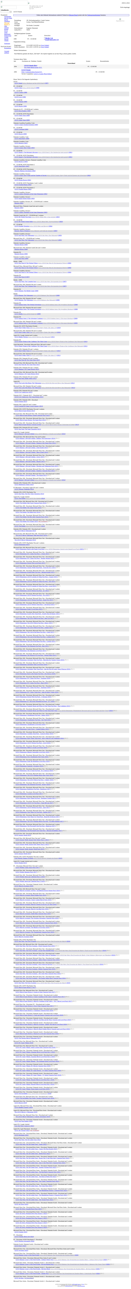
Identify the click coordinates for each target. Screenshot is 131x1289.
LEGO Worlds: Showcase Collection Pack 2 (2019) (30, 881)
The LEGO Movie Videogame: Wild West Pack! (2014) (31, 535)
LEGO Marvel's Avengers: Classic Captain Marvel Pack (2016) (34, 900)
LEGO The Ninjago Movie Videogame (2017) (28, 1038)
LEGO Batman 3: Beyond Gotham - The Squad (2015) (31, 475)
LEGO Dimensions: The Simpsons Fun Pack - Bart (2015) (32, 646)
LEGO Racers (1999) (21, 106)
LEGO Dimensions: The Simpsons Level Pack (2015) (31, 650)
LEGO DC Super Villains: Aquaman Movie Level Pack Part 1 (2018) (35, 1052)
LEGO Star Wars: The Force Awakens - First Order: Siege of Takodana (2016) (65, 955)
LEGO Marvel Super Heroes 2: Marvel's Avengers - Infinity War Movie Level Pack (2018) (41, 1024)
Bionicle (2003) (19, 203)
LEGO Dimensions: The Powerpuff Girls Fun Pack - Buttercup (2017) (36, 826)
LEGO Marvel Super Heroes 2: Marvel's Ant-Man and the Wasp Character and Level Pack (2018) (43, 1020)
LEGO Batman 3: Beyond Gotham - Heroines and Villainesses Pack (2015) (37, 466)
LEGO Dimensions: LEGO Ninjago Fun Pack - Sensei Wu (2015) (34, 600)
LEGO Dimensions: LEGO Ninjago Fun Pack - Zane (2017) (33, 807)
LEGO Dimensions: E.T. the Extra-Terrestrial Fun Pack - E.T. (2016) (35, 701)
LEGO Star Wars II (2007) (22, 277)
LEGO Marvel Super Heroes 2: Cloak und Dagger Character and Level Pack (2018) (39, 1015)
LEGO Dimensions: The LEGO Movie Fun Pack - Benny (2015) (34, 623)
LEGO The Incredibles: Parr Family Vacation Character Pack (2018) (35, 1098)
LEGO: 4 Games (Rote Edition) (43, 74)
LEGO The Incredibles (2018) (33, 1093)
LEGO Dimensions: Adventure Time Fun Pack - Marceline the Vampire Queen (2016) (40, 660)
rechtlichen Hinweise (69, 1286)
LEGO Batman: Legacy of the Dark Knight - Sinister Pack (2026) (58, 1273)
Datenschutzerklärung (81, 1286)
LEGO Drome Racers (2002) (23, 180)
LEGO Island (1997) (31, 83)
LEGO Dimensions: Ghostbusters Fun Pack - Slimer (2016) (33, 715)
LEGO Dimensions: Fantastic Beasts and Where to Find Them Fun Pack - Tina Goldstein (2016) (43, 706)
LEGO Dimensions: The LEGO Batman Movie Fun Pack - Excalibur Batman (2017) (40, 821)
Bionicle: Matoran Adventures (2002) (25, 171)
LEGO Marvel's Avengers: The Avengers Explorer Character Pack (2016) (36, 923)
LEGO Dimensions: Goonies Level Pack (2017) (29, 793)
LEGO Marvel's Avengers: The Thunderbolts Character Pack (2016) (35, 932)
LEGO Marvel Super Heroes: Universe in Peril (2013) (47, 424)
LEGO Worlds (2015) (21, 863)
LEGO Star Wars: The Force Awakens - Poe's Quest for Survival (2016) (60, 964)
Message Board (73, 15)
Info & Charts (8, 18)
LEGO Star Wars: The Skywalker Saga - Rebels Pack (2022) (33, 1153)
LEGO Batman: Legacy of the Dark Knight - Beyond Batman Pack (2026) (63, 1264)
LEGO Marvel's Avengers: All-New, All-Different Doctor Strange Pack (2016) (38, 890)
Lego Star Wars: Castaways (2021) (24, 1126)
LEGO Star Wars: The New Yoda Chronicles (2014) (29, 494)
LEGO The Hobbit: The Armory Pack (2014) (29, 507)
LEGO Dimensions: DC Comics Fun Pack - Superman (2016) (33, 687)
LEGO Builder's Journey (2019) (24, 1107)
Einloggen (7, 43)
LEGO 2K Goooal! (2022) (27, 1130)
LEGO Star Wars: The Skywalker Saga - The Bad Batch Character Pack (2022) (38, 1172)
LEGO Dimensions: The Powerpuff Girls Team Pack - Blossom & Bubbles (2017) (39, 830)
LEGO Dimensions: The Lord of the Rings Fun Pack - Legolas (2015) (36, 641)
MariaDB (75, 1284)
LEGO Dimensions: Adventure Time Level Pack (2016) (31, 664)
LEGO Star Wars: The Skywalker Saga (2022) (28, 1139)
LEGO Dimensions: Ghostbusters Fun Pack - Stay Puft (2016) (33, 720)
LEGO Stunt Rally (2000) (22, 138)
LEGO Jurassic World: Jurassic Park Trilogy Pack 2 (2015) (32, 844)
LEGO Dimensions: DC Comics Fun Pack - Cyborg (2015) (33, 554)
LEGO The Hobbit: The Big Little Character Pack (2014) (32, 517)
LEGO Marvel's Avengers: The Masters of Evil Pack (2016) (33, 927)
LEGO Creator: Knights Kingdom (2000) (26, 124)
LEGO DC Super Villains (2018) (24, 1043)
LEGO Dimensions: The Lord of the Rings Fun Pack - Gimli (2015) (35, 632)
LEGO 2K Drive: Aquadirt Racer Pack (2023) (29, 1209)
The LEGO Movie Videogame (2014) (25, 530)
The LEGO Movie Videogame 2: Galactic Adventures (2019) (33, 1116)
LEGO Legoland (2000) (21, 129)
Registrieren (7, 48)
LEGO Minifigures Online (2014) (24, 484)
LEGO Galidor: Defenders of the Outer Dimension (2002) (31, 194)
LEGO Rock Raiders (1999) (23, 111)
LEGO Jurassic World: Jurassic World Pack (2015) (30, 849)
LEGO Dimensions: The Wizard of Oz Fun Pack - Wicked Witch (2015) (36, 655)
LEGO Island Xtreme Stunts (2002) (25, 198)
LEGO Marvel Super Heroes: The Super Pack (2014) (31, 420)
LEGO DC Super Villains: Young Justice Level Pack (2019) (33, 1089)
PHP (73, 1284)
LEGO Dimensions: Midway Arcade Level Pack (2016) (31, 747)
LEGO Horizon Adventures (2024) (24, 1241)
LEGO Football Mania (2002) (23, 184)
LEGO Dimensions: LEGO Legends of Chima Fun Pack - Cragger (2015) (37, 577)
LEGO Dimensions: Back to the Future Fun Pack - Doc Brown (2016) (36, 673)
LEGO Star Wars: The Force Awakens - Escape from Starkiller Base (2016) (61, 950)
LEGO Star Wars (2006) (21, 258)
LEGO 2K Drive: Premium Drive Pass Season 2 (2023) (31, 1218)
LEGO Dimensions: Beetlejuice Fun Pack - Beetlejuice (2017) (33, 789)
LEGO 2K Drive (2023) (21, 1204)
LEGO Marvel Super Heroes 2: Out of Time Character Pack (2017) (35, 1006)
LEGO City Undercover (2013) (23, 392)
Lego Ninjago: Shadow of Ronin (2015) (38, 858)
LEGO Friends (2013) (21, 401)
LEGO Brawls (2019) (21, 1103)
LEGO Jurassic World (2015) (23, 835)
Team (5, 32)
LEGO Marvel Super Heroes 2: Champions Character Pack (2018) (34, 1010)
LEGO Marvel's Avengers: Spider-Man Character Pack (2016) (33, 913)
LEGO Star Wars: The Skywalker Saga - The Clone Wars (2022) (34, 1186)
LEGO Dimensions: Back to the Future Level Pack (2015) (50, 549)
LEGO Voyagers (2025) (21, 1250)
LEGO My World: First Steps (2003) (37, 217)
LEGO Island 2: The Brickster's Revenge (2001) (43, 152)
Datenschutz (7, 35)
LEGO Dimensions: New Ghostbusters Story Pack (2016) (32, 757)
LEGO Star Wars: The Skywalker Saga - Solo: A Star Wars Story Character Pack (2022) (41, 1163)
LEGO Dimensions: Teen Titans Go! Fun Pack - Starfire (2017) (34, 812)
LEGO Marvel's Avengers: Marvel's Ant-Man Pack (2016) (32, 909)
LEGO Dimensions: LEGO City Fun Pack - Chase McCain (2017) (35, 803)
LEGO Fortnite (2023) (21, 1232)
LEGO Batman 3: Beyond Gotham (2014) (40, 434)
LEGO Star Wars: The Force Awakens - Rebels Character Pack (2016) (36, 969)
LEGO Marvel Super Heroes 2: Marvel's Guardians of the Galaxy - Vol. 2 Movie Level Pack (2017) (44, 1001)
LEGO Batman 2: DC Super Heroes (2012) (27, 369)
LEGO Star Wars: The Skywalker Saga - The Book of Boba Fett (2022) (36, 1176)
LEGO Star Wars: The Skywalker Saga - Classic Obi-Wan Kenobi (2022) (36, 1149)
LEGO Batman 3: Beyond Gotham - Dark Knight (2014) (32, 447)
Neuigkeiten (7, 16)
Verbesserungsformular (93, 15)
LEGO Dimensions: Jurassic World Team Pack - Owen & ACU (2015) (36, 567)
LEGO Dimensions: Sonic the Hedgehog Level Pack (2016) (33, 761)
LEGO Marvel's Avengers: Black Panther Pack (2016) (31, 895)
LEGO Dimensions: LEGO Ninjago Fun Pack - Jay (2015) (32, 590)
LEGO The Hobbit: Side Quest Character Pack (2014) (31, 503)
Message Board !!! (7, 23)
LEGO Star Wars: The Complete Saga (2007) (40, 281)
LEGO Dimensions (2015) (22, 544)
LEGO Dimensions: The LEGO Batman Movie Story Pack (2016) (34, 775)
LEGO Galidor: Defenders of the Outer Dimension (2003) (31, 212)
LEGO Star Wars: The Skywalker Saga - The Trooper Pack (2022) (35, 1199)
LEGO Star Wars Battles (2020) (24, 1121)
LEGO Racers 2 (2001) (21, 161)
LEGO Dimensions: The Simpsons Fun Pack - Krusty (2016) (33, 784)
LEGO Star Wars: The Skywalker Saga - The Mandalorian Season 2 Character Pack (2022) (41, 1195)
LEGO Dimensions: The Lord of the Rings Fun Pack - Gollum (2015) (35, 637)
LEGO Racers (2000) (21, 134)
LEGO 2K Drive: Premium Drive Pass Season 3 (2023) (31, 1223)
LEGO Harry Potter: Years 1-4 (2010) (38, 327)
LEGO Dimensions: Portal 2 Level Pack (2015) (29, 609)
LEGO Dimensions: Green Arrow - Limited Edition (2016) (32, 729)
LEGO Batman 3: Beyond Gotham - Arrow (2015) (30, 457)
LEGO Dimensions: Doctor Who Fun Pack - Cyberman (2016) (34, 697)
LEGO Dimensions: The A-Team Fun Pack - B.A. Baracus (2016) (34, 770)
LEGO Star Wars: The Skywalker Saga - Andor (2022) (31, 1144)
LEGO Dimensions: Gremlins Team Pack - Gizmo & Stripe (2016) (35, 733)
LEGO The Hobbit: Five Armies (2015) (32, 521)
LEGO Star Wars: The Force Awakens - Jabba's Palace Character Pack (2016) (38, 960)
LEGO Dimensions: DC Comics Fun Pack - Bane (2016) (32, 683)
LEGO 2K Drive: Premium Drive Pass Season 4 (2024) (31, 1227)
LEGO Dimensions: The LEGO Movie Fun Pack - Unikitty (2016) (35, 780)
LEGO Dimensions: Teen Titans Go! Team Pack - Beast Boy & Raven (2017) (38, 817)
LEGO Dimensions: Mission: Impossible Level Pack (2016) (33, 752)
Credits (6, 37)
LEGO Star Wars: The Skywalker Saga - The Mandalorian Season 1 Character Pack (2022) (41, 1190)
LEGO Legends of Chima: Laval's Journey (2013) (29, 406)
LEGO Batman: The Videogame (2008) (37, 295)
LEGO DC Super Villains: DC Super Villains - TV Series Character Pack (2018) (38, 1075)
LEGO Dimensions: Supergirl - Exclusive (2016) (30, 766)
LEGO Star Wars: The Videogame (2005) (38, 235)
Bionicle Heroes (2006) (21, 244)
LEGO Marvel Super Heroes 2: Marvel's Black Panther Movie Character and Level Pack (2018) (43, 1029)
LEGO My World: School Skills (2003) (39, 221)
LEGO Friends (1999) (21, 101)
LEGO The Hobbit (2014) (30, 498)
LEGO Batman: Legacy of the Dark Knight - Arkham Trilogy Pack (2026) (61, 1259)
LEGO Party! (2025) (20, 1246)
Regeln (6, 29)
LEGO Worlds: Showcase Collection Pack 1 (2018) (30, 876)
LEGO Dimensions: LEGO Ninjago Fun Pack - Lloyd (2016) (33, 743)
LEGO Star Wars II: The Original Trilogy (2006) (43, 263)
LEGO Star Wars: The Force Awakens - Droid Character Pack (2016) (35, 946)
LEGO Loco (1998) (20, 97)
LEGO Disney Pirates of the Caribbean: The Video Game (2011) (51, 341)
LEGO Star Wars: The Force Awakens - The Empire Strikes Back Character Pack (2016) (41, 978)
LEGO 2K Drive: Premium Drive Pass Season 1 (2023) (31, 1213)
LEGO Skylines (24, 1278)
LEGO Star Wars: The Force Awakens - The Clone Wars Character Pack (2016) (38, 973)
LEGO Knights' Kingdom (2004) (33, 226)
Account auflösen (6, 52)
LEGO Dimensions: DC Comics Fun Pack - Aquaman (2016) (33, 678)
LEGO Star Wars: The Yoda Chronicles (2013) (28, 429)
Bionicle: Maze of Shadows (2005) (36, 231)
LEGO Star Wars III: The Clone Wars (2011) (27, 360)
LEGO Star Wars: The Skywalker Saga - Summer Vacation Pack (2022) (36, 1167)
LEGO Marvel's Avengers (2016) (24, 886)
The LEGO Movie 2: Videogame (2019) (26, 1112)
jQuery (83, 1284)
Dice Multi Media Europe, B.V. (33, 67)
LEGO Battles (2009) (28, 314)
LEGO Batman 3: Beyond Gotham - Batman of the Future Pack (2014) (36, 443)
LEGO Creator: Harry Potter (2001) (25, 148)
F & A (6, 31)
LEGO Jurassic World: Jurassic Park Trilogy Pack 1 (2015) (32, 840)
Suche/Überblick (7, 20)
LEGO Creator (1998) (21, 92)
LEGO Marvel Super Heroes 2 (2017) (25, 987)
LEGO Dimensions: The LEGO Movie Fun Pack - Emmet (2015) (34, 627)
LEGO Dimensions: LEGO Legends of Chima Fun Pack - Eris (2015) (36, 581)
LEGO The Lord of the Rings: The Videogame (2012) (45, 383)
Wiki (5, 26)
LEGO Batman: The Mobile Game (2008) (26, 291)
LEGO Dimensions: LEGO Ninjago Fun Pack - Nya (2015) (33, 595)
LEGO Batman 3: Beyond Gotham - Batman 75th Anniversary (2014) (35, 438)
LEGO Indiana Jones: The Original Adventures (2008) (46, 304)
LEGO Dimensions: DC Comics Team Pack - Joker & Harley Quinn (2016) (37, 692)
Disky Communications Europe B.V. (32, 72)
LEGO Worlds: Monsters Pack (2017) (26, 872)
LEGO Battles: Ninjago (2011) (35, 337)
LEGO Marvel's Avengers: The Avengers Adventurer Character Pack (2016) (37, 918)
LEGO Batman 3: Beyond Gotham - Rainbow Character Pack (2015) (35, 470)
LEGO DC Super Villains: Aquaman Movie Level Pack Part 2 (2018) (35, 1056)
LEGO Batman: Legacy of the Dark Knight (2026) (46, 1255)
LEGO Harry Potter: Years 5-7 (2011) (38, 351)
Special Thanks (6, 39)
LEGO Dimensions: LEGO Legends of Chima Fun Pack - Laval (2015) (36, 586)
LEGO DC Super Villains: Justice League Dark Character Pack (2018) (36, 1047)
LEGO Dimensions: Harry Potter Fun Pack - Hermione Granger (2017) (36, 798)
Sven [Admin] (45, 45)
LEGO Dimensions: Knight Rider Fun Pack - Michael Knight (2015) (35, 572)
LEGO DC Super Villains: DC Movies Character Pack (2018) (33, 1066)
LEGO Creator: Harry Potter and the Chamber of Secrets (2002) (53, 175)
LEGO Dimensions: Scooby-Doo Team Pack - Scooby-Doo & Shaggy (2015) (38, 614)
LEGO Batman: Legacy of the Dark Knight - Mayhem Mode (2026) (58, 1269)
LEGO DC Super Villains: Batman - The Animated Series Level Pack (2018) (37, 1061)
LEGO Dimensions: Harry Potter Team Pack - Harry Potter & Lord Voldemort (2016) (40, 738)
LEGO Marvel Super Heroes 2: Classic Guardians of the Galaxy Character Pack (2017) (40, 996)
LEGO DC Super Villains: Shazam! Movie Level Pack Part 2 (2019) (35, 1084)
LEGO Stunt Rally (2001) (22, 166)
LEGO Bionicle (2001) (21, 143)
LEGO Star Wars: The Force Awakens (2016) (42, 941)
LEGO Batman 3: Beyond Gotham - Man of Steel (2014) (32, 452)
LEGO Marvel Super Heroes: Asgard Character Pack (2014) (33, 415)
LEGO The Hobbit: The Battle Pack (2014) (28, 512)
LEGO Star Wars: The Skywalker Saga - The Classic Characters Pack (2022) (37, 1181)
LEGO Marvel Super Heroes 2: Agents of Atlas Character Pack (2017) (36, 992)
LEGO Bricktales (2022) (22, 1135)
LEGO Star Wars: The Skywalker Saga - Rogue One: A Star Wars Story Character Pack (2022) (43, 1158)
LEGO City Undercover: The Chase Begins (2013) (29, 397)
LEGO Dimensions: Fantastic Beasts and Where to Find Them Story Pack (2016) (64, 710)
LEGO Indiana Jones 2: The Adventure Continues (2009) (46, 318)
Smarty (79, 1284)
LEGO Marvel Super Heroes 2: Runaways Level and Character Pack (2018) (37, 1033)
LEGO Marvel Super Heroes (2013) (25, 411)
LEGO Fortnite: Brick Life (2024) (24, 1236)
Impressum (7, 34)
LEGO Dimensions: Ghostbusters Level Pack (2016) (31, 724)
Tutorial (6, 27)
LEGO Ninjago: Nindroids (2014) (24, 489)
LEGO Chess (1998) (27, 88)
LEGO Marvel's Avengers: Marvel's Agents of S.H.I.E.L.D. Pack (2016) (36, 904)
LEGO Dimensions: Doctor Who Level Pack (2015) (30, 563)
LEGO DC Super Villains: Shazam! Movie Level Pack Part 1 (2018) (35, 1079)
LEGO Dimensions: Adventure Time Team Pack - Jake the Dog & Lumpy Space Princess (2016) (43, 669)
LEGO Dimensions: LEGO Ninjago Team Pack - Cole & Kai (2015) (35, 604)
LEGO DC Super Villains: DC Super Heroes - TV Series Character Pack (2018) (38, 1070)
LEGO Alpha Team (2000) (22, 115)
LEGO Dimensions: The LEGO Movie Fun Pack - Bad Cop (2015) (35, 618)
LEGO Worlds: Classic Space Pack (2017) (28, 867)
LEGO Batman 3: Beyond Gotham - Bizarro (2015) (30, 461)
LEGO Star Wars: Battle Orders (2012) (26, 378)
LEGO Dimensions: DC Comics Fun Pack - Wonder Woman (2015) (35, 558)
